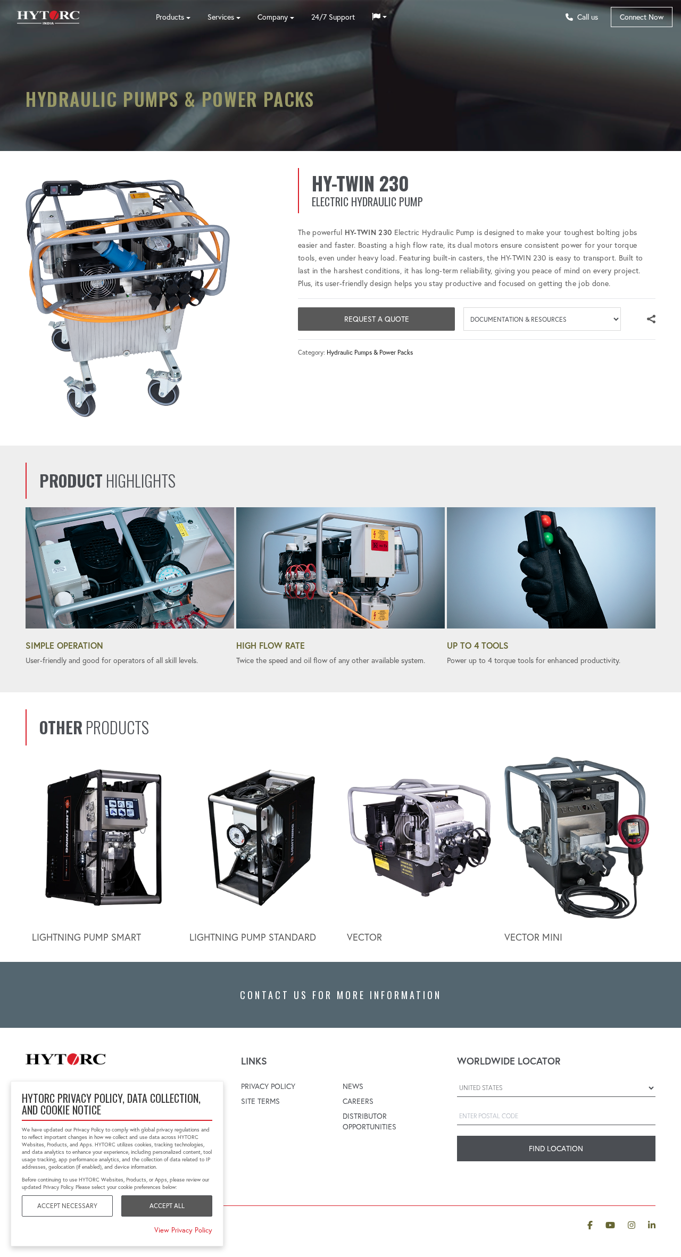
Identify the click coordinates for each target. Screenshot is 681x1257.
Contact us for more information (341, 995)
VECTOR (364, 937)
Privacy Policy (268, 1086)
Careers (358, 1101)
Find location (556, 1148)
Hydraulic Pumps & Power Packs (370, 352)
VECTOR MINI (533, 937)
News (353, 1086)
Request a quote (376, 319)
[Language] (379, 17)
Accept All (167, 1206)
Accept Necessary (67, 1206)
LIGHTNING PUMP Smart (86, 937)
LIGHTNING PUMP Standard (252, 937)
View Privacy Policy (183, 1230)
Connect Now (641, 17)
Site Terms (260, 1101)
